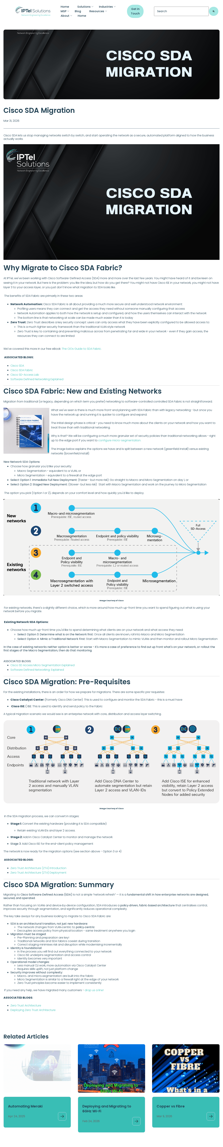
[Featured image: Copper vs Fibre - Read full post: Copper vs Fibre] (186, 1068)
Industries (106, 7)
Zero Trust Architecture (25, 1005)
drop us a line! (94, 990)
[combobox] (181, 11)
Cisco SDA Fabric (21, 370)
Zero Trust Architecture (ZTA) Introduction (38, 868)
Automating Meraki (25, 1106)
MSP (63, 11)
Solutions (84, 7)
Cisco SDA (17, 366)
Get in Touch (135, 11)
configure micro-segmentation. (119, 440)
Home (65, 7)
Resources (96, 11)
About (65, 16)
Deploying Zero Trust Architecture (33, 1010)
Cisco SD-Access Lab (24, 375)
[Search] (213, 11)
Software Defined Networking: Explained (37, 670)
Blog (78, 11)
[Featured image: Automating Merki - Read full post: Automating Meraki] (37, 1068)
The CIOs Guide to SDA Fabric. (82, 349)
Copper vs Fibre (171, 1106)
